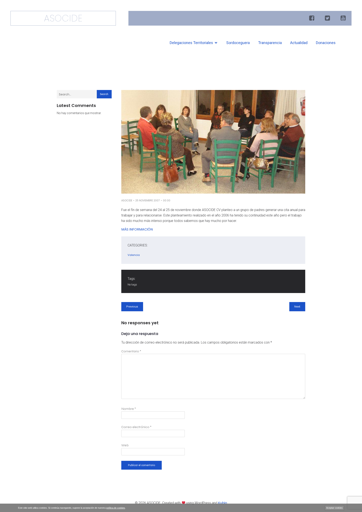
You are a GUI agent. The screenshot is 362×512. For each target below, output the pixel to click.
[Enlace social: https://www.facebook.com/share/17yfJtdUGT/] (312, 18)
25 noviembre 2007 (147, 200)
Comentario (131, 351)
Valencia (134, 255)
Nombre (128, 409)
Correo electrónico (136, 427)
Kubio (222, 502)
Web (125, 445)
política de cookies (115, 508)
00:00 (166, 200)
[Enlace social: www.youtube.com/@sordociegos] (344, 18)
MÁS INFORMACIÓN (137, 229)
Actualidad (299, 42)
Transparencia (270, 42)
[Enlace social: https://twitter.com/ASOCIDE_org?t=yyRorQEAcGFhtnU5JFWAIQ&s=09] (328, 18)
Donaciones (326, 42)
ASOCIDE (126, 200)
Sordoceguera (238, 42)
